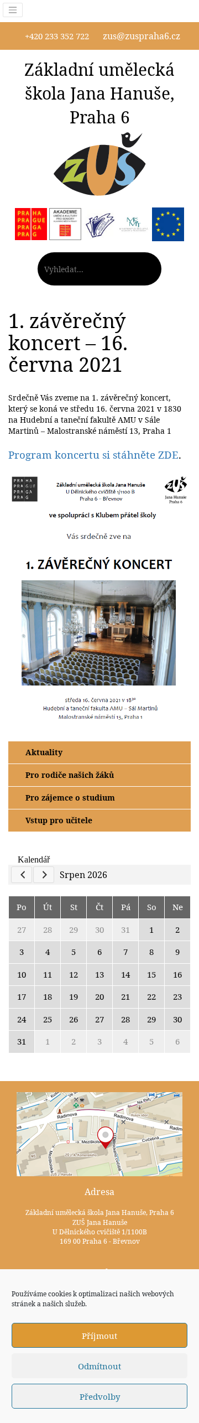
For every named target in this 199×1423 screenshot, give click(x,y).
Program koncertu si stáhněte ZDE (93, 454)
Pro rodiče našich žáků (69, 775)
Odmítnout (99, 1366)
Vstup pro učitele (58, 820)
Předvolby (100, 1396)
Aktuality (43, 752)
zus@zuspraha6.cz (141, 36)
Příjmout (99, 1335)
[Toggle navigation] (13, 10)
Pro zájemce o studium (70, 797)
